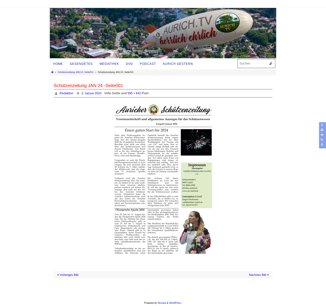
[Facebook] (322, 125)
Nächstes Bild (257, 274)
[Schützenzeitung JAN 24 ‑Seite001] (163, 182)
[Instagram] (322, 130)
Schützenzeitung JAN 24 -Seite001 (76, 72)
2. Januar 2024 (91, 93)
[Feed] (322, 139)
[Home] (52, 72)
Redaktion (66, 93)
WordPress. (175, 302)
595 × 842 (134, 93)
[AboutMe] (322, 144)
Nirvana (162, 302)
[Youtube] (322, 135)
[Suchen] (270, 63)
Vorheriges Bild (69, 274)
